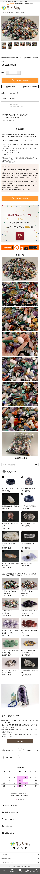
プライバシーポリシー (7, 862)
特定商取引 (6, 858)
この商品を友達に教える (11, 118)
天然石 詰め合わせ (15, 104)
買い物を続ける (9, 120)
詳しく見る (20, 741)
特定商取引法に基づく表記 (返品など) (16, 115)
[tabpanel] (20, 28)
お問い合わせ (11, 86)
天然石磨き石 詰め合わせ (16, 106)
